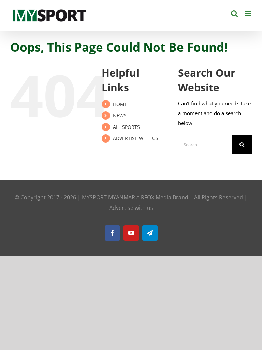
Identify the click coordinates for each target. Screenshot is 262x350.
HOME (120, 104)
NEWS (120, 115)
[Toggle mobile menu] (248, 13)
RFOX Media (156, 197)
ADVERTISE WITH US (135, 138)
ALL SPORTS (126, 127)
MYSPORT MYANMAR (108, 197)
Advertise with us (131, 208)
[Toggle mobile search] (234, 13)
